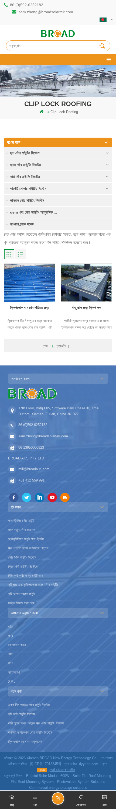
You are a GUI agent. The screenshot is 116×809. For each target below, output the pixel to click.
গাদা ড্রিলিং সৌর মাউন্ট (21, 521)
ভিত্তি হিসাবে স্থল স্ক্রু (21, 603)
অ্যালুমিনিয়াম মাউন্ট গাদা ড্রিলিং (26, 539)
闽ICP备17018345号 (46, 764)
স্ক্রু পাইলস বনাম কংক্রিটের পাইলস (28, 548)
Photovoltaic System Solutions (81, 782)
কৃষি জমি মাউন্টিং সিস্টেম (21, 714)
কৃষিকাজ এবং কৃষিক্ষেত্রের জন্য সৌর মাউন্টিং (33, 585)
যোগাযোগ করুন (17, 645)
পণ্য (10, 636)
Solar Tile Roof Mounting (92, 776)
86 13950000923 (31, 447)
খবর (10, 654)
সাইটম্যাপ (14, 672)
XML (11, 681)
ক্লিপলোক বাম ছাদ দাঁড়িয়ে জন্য (29, 307)
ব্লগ (10, 663)
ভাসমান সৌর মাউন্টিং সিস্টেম (27, 200)
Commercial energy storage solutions (58, 788)
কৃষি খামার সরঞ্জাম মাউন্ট (21, 594)
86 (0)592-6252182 (26, 5)
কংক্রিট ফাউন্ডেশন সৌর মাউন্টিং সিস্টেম (30, 732)
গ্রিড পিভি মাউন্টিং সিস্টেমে (22, 566)
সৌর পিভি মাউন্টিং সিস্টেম (22, 557)
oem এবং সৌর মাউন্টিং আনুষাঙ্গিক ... (33, 212)
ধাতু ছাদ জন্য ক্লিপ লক (86, 307)
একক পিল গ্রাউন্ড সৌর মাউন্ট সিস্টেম (29, 705)
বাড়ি (10, 627)
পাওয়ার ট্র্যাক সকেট (22, 224)
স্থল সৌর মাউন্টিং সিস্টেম (25, 165)
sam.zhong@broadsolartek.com (46, 12)
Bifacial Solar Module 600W (47, 776)
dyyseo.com (88, 764)
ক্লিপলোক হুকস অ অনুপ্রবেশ (25, 742)
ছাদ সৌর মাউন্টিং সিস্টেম (24, 153)
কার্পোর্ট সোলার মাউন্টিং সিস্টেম (28, 188)
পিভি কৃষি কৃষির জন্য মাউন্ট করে (25, 576)
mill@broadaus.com (33, 469)
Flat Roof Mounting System (32, 782)
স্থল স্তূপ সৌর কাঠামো (21, 530)
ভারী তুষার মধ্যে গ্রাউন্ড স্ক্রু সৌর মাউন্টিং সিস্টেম (36, 723)
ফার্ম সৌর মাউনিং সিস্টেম (25, 177)
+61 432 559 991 (31, 480)
